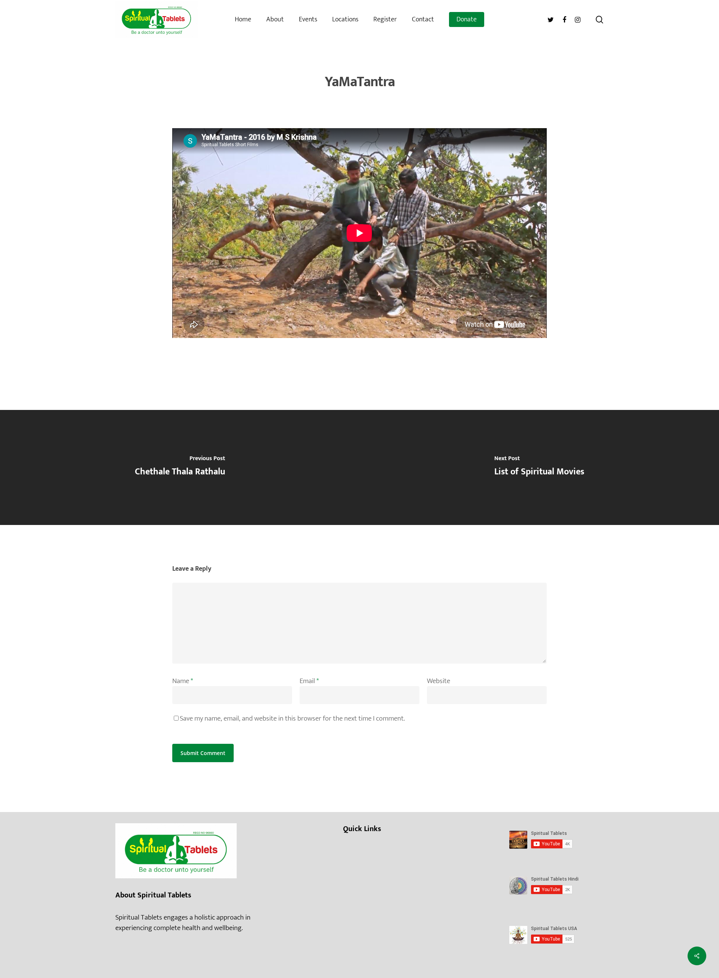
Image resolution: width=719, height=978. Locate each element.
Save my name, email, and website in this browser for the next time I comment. (292, 718)
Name (182, 681)
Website (438, 681)
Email (309, 681)
